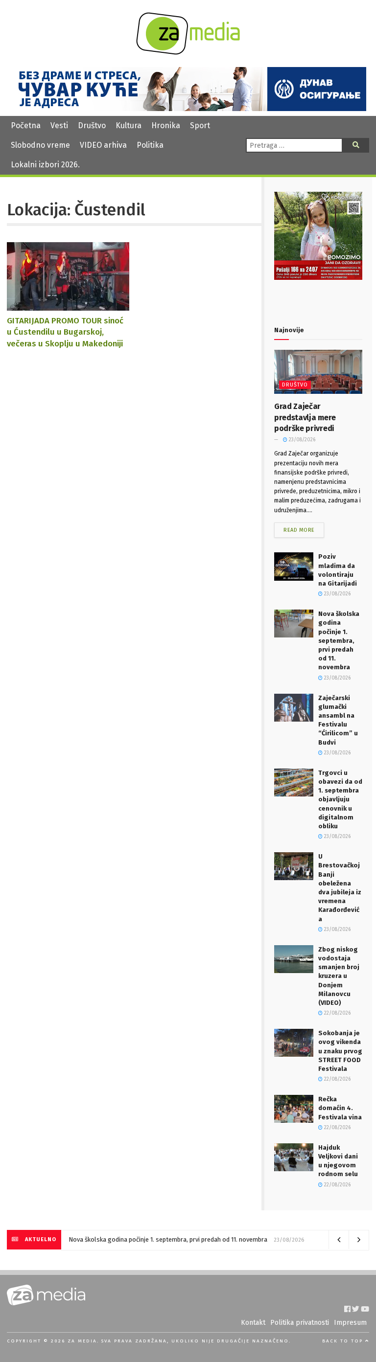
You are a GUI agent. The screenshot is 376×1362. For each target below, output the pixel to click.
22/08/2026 (337, 1013)
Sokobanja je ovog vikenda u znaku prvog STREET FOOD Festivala (340, 1050)
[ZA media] (188, 52)
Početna (26, 125)
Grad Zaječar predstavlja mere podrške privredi (305, 417)
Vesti (59, 125)
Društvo (92, 125)
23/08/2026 (301, 440)
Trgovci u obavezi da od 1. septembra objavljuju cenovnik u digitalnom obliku (340, 799)
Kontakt (253, 1322)
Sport (200, 125)
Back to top (343, 1341)
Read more (299, 530)
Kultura (128, 125)
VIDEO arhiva (103, 145)
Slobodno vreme (40, 145)
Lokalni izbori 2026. (45, 164)
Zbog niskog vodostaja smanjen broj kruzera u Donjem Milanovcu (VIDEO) (338, 976)
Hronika (165, 125)
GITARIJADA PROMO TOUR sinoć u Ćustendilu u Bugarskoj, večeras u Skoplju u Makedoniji (65, 332)
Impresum (350, 1322)
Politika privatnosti (299, 1322)
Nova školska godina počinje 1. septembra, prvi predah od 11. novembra (338, 640)
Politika (150, 145)
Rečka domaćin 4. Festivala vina (340, 1107)
